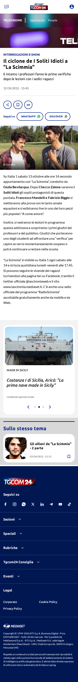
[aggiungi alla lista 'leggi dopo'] (17, 105)
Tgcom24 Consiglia (18, 562)
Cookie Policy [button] (48, 602)
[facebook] (5, 504)
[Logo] (39, 6)
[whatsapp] (24, 504)
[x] (33, 504)
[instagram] (14, 504)
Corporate (10, 602)
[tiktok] (69, 504)
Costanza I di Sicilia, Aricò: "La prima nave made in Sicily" (35, 383)
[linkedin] (42, 504)
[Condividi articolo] (7, 105)
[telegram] (51, 504)
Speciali (9, 533)
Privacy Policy (12, 608)
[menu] (6, 7)
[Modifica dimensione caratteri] (28, 105)
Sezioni (9, 519)
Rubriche (10, 548)
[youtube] (60, 504)
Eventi (8, 576)
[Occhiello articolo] (50, 439)
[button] (39, 6)
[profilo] (72, 7)
